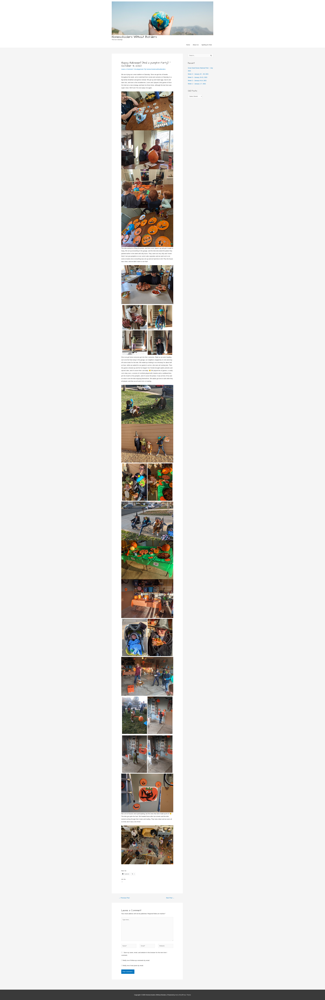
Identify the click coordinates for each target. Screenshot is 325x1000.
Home (188, 45)
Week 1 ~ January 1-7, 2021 (197, 84)
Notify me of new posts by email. (133, 965)
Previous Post (124, 898)
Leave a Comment (127, 69)
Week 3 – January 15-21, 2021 (197, 77)
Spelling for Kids (207, 45)
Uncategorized (138, 69)
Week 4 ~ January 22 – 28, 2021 (198, 74)
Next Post (170, 898)
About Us (196, 45)
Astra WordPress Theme (183, 995)
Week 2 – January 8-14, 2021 (197, 80)
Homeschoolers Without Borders (134, 37)
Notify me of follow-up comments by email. (136, 960)
